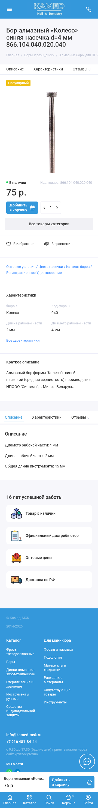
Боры (10, 662)
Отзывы (82, 69)
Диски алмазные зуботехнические (20, 672)
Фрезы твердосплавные (20, 651)
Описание (15, 69)
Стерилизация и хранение (19, 684)
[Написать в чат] (87, 761)
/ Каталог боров (77, 267)
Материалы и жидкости (55, 667)
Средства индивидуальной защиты (20, 711)
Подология (53, 657)
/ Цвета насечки (49, 267)
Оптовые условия (20, 267)
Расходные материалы (53, 680)
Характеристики (48, 69)
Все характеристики (23, 340)
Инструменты (55, 702)
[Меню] (9, 9)
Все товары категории (49, 224)
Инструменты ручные (17, 696)
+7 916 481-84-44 (21, 741)
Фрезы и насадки (58, 649)
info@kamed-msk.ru (23, 735)
